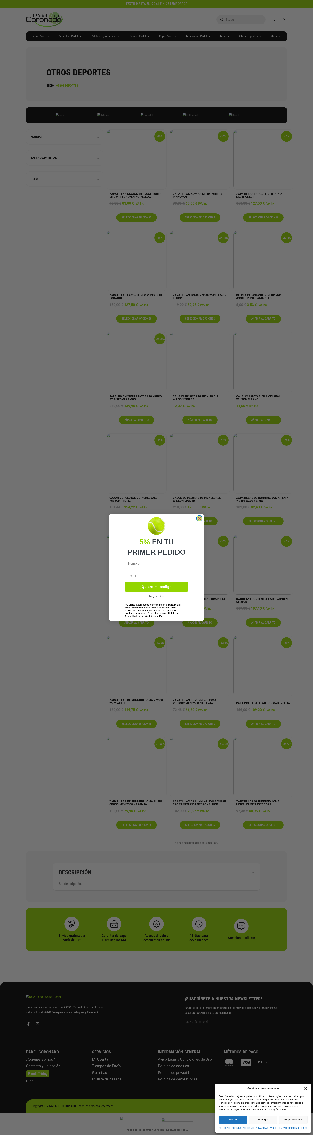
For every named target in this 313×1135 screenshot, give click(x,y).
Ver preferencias (293, 1119)
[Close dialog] (199, 518)
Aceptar (233, 1119)
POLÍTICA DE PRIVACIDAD (255, 1128)
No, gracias (156, 596)
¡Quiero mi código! (156, 587)
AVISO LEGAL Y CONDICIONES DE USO (289, 1128)
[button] (306, 1088)
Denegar (263, 1119)
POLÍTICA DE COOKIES (230, 1128)
